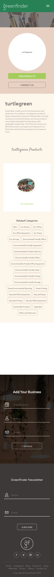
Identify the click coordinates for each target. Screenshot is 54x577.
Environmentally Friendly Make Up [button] (27, 251)
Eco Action (27, 203)
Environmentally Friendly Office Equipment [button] (27, 264)
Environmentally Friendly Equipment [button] (27, 245)
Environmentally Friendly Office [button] (27, 257)
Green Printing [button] (41, 288)
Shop (28, 565)
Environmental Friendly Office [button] (34, 239)
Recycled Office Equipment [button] (19, 294)
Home (9, 565)
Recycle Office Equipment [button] (36, 300)
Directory (37, 565)
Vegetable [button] (38, 307)
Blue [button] (15, 227)
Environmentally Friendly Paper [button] (27, 270)
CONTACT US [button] (27, 85)
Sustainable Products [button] (21, 307)
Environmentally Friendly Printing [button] (27, 276)
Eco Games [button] (25, 227)
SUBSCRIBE (27, 527)
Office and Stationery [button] (27, 313)
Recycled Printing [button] (15, 300)
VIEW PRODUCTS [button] (27, 76)
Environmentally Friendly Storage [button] (27, 282)
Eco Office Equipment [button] (21, 233)
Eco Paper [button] (38, 233)
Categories (19, 565)
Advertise (13, 568)
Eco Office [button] (37, 227)
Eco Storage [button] (14, 239)
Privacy (22, 568)
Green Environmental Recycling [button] (20, 288)
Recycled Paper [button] (40, 294)
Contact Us (41, 568)
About (31, 568)
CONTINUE (27, 446)
